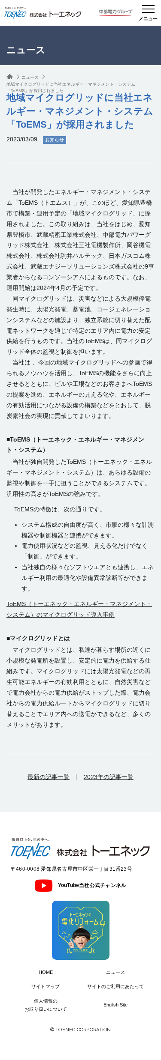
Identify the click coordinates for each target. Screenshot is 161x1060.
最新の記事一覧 (48, 776)
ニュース (115, 972)
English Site (115, 1004)
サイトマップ (45, 986)
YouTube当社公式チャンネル (92, 885)
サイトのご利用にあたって (115, 986)
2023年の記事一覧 (109, 776)
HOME (46, 972)
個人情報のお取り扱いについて (45, 1005)
